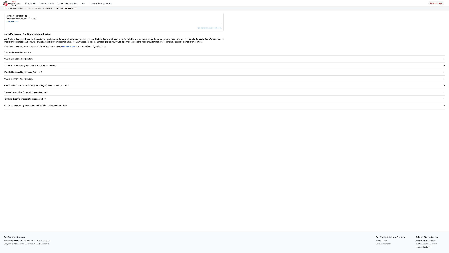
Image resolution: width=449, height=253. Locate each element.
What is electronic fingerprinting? (18, 79)
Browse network (16, 8)
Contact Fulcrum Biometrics (426, 244)
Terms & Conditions (383, 244)
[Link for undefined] (5, 8)
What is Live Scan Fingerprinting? (18, 59)
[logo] (13, 3)
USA (28, 8)
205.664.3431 (13, 22)
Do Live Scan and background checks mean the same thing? (30, 65)
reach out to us (69, 46)
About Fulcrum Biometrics (426, 241)
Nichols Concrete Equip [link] (66, 8)
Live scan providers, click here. (209, 28)
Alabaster (49, 8)
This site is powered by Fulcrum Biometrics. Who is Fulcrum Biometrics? (35, 105)
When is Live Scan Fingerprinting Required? (23, 72)
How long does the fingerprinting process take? (25, 99)
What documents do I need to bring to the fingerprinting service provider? (36, 85)
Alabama (38, 8)
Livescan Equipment (423, 247)
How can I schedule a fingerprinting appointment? (25, 92)
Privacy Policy (381, 241)
